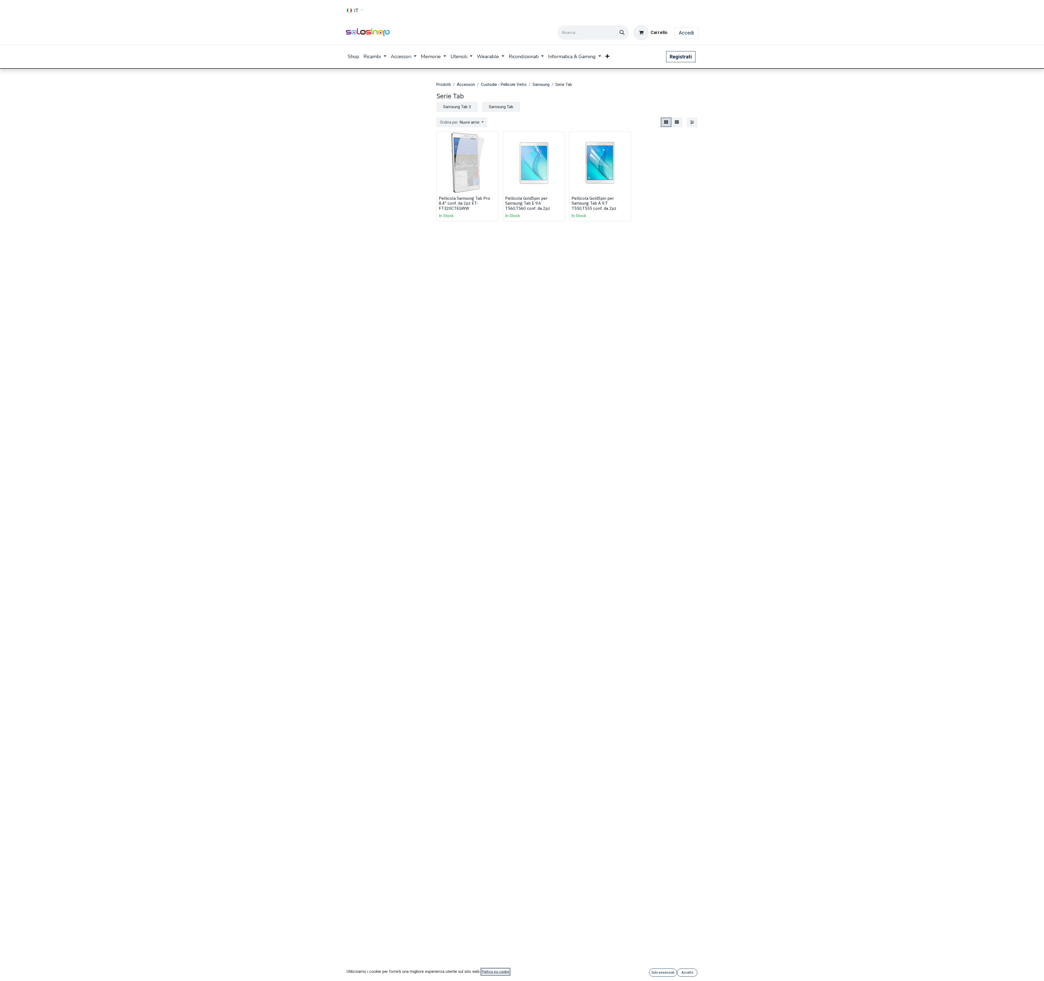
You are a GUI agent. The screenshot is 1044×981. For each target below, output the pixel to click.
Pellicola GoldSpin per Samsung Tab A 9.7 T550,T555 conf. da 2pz (593, 203)
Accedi (686, 33)
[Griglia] (666, 122)
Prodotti (443, 84)
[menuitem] (353, 57)
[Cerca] (622, 33)
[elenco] (676, 122)
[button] (461, 122)
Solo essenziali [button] (663, 972)
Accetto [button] (687, 972)
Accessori (466, 84)
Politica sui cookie (495, 972)
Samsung (541, 84)
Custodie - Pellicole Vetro (504, 84)
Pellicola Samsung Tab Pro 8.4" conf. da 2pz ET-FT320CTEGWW (464, 203)
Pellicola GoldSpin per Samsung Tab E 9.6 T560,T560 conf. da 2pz (527, 203)
